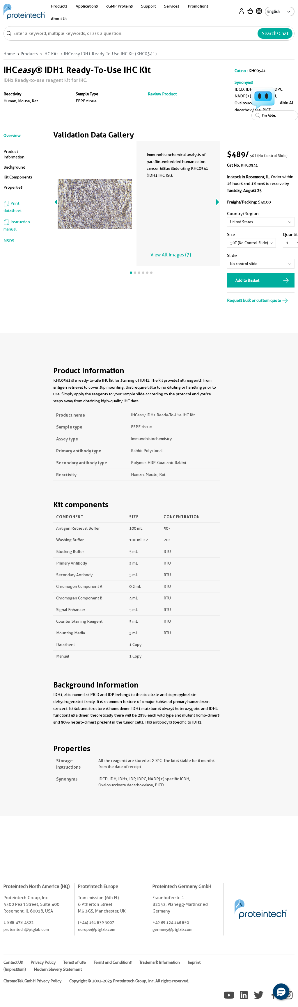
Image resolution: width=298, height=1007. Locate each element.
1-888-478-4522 (18, 922)
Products (29, 53)
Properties (12, 187)
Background (14, 167)
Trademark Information (159, 962)
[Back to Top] (263, 992)
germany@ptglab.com (172, 929)
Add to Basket (247, 280)
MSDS (8, 240)
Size (231, 234)
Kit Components (17, 177)
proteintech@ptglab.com (26, 929)
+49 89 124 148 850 (170, 922)
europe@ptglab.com (96, 929)
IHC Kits (50, 53)
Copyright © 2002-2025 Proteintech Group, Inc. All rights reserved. (129, 981)
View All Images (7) (170, 255)
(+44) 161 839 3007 (96, 922)
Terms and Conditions (113, 962)
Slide (232, 255)
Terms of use (74, 962)
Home (9, 53)
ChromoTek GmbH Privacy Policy (32, 981)
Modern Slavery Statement (58, 969)
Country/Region (243, 213)
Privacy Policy (43, 962)
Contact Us (13, 962)
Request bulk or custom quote (254, 300)
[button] (281, 991)
